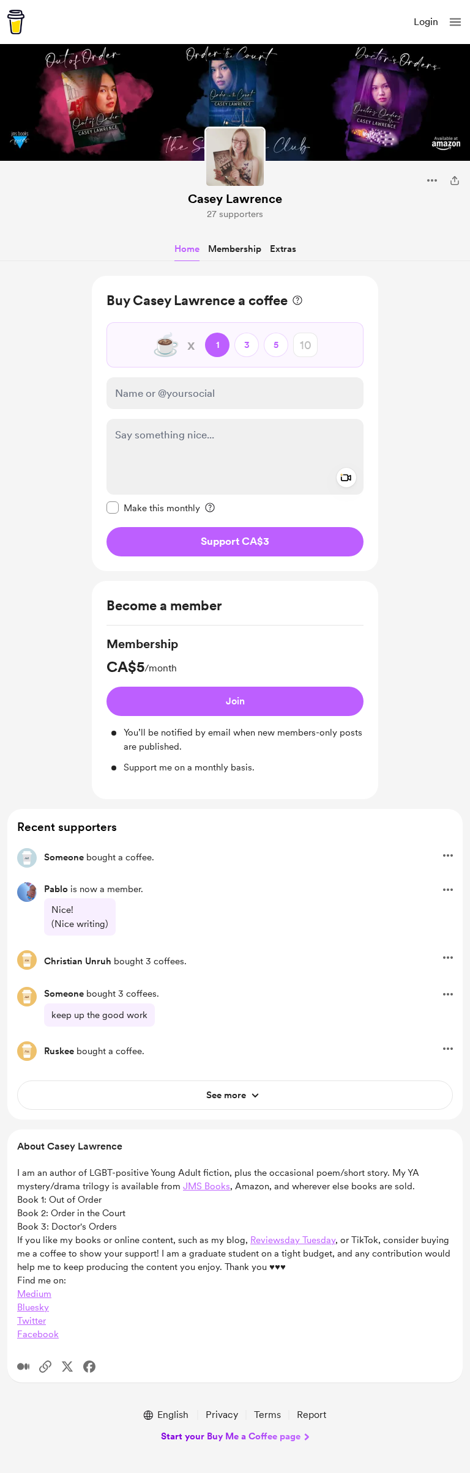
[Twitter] (67, 1366)
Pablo (56, 889)
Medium (34, 1293)
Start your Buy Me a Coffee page (230, 1436)
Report (311, 1414)
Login (426, 22)
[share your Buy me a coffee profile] (454, 180)
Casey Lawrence (235, 198)
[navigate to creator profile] (235, 157)
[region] (235, 423)
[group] (235, 705)
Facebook (38, 1334)
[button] (455, 22)
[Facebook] (89, 1366)
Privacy (222, 1414)
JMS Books (206, 1186)
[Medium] (23, 1366)
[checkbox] (153, 507)
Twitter (31, 1320)
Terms (267, 1414)
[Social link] (45, 1366)
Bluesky (33, 1307)
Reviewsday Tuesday (292, 1240)
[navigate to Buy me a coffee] (15, 22)
